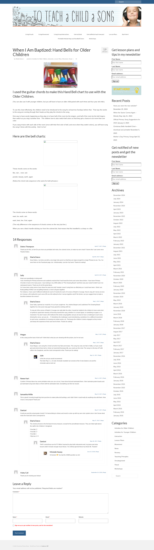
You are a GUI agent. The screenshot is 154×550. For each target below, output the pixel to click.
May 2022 (117, 230)
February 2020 (118, 286)
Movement (65, 59)
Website (81, 517)
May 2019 (117, 300)
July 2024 (116, 199)
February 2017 (118, 349)
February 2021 (118, 272)
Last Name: (116, 66)
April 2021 (117, 265)
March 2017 (117, 346)
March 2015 (117, 409)
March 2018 (117, 318)
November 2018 (119, 311)
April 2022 (117, 234)
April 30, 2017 (98, 275)
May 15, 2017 (98, 394)
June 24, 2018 (91, 451)
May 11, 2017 (98, 378)
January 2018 (118, 325)
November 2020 (119, 276)
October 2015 (118, 391)
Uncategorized (120, 461)
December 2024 (119, 195)
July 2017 (116, 335)
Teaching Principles (121, 456)
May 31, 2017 (93, 355)
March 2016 (117, 374)
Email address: (117, 73)
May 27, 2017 (98, 410)
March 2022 (117, 237)
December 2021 (119, 248)
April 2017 (117, 342)
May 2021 (117, 262)
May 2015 (117, 402)
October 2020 (118, 279)
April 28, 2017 (96, 256)
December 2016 (119, 356)
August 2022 (117, 223)
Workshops (119, 469)
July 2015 (116, 395)
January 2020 (118, 290)
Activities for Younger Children (125, 432)
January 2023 (118, 213)
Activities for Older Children (39, 59)
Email (48, 517)
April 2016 (117, 370)
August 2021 (117, 251)
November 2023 (119, 206)
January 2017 (118, 353)
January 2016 (118, 381)
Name (15, 517)
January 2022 (118, 244)
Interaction (51, 59)
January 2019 (118, 307)
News (116, 448)
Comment (16, 491)
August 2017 (117, 332)
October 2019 (118, 297)
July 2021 (116, 255)
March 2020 (117, 283)
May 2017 (117, 339)
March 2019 (117, 304)
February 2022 (118, 241)
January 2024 (118, 202)
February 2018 (118, 321)
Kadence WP (45, 546)
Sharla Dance (19, 59)
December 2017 (119, 328)
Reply (104, 246)
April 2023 (117, 209)
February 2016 (118, 377)
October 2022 (118, 220)
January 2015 (118, 416)
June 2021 (117, 258)
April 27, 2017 (98, 246)
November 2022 (119, 216)
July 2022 (116, 227)
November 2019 (119, 293)
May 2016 (117, 367)
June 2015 (117, 398)
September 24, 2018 (96, 472)
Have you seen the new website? (125, 106)
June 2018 (117, 314)
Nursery (117, 452)
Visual (70, 59)
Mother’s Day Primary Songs (123, 137)
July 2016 (116, 360)
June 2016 (117, 363)
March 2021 (117, 269)
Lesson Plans (58, 59)
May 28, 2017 (93, 441)
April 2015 (117, 405)
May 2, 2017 (96, 301)
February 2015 (118, 412)
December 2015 (119, 384)
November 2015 (119, 388)
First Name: (116, 59)
